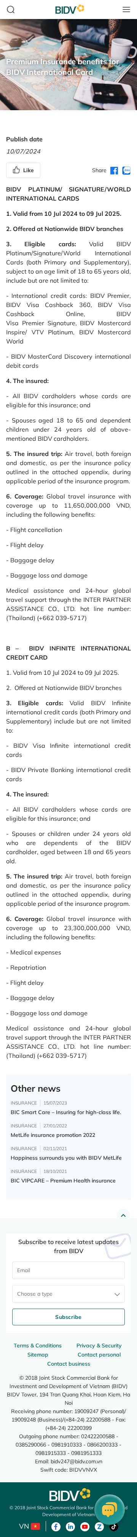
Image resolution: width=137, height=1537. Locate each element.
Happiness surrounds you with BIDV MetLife (66, 1157)
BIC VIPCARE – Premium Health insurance (63, 1180)
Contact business (68, 1363)
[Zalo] (99, 1526)
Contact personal (99, 1354)
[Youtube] (84, 1526)
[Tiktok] (113, 1526)
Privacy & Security (99, 1345)
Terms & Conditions (38, 1345)
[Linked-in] (70, 1526)
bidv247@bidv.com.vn (76, 1461)
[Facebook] (56, 1526)
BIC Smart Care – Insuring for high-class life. (66, 1112)
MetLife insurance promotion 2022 (53, 1135)
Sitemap (37, 1354)
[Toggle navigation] (126, 9)
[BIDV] (68, 1494)
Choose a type (35, 1293)
